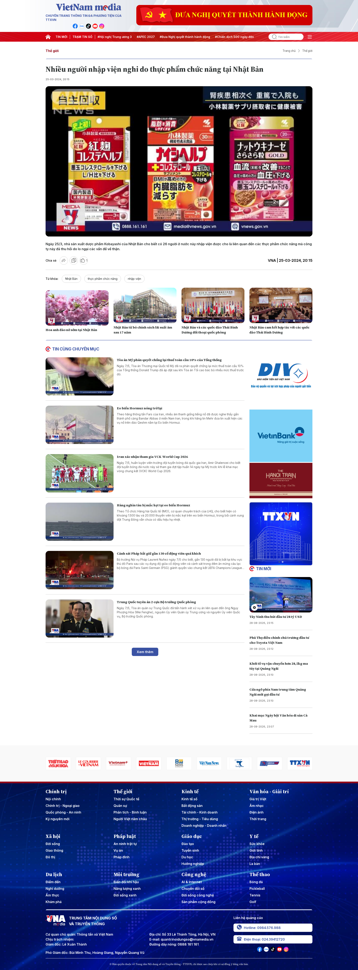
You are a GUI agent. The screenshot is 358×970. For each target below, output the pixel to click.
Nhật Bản (71, 278)
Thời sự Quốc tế (126, 799)
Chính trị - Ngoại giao (63, 806)
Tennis (254, 895)
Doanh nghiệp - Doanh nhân (203, 825)
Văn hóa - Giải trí (269, 791)
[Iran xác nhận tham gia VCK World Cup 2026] (80, 473)
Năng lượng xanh (127, 888)
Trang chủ (289, 50)
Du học (187, 857)
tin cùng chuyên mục (75, 349)
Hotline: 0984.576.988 (262, 928)
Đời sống (53, 844)
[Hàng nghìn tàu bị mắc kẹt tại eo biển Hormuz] (80, 522)
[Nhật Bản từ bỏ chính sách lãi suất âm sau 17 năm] (145, 305)
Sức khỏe (257, 844)
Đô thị (50, 857)
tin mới (263, 568)
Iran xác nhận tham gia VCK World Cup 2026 (152, 456)
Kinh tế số (189, 799)
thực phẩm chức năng (102, 278)
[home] (48, 36)
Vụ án (118, 850)
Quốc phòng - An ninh (63, 812)
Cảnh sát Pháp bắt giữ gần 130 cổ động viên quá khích (159, 553)
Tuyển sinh (190, 850)
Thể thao (259, 874)
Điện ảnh (256, 812)
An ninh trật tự (125, 844)
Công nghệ (193, 874)
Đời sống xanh (125, 895)
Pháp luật (125, 836)
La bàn (254, 864)
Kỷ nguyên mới (57, 819)
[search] (272, 37)
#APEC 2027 (146, 37)
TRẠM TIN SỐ (82, 37)
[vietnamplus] (88, 763)
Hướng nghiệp (192, 864)
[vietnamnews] (179, 763)
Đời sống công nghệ (197, 895)
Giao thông (54, 850)
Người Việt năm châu (130, 819)
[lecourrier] (58, 763)
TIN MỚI (61, 37)
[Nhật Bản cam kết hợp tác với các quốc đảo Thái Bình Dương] (280, 305)
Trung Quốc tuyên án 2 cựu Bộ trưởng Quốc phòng (156, 602)
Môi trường (126, 874)
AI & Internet (191, 882)
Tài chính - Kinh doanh (199, 812)
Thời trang (257, 819)
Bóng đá (256, 882)
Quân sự (120, 806)
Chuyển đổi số (192, 888)
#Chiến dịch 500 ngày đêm (235, 37)
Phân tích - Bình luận (130, 812)
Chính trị (56, 791)
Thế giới (52, 51)
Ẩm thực (52, 895)
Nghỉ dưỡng (55, 888)
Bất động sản (192, 806)
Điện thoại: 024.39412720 (264, 939)
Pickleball (257, 888)
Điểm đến (53, 882)
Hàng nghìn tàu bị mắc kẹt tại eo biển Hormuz (153, 505)
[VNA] (75, 26)
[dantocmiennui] (209, 763)
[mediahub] (239, 763)
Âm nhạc (256, 806)
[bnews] (148, 763)
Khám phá (54, 902)
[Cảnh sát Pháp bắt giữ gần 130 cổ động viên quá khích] (80, 570)
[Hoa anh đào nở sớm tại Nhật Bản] (77, 308)
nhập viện (134, 278)
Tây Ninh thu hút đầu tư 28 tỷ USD (275, 616)
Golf (252, 902)
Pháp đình (121, 857)
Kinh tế (189, 791)
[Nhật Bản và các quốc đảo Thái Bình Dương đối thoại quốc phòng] (212, 305)
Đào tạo (187, 844)
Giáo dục (191, 836)
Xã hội (53, 836)
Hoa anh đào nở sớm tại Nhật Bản (71, 329)
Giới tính (256, 850)
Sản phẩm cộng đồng (198, 902)
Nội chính (53, 799)
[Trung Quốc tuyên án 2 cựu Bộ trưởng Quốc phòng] (80, 618)
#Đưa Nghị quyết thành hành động (185, 37)
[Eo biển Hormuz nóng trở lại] (80, 425)
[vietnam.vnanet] (118, 763)
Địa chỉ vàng (259, 857)
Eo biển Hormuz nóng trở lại (139, 408)
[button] (279, 562)
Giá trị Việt (257, 799)
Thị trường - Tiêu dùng (199, 819)
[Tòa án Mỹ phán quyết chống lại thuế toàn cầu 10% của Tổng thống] (80, 376)
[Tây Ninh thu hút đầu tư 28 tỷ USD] (280, 594)
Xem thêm (145, 652)
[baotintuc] (299, 763)
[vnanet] (269, 763)
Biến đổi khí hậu (126, 882)
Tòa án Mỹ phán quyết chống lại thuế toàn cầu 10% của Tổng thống (169, 360)
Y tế (253, 836)
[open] (309, 36)
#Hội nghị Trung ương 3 (115, 37)
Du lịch (54, 874)
